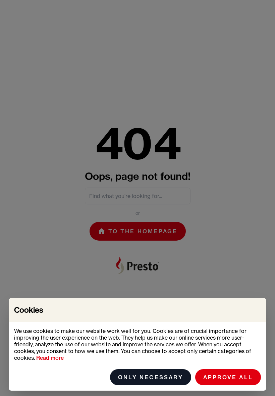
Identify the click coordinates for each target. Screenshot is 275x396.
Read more (50, 357)
